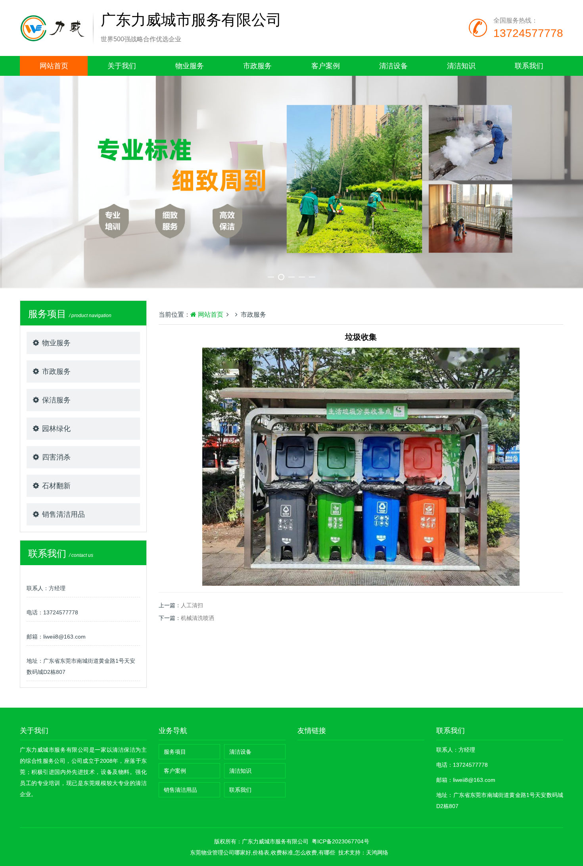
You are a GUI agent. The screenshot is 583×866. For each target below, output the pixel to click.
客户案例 (325, 66)
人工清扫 (192, 605)
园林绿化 (56, 429)
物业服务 (189, 66)
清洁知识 (461, 66)
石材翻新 (56, 486)
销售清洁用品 (63, 514)
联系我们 (529, 66)
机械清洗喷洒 (197, 618)
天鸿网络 (377, 852)
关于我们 (121, 66)
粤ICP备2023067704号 (340, 841)
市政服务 (257, 66)
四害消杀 (56, 457)
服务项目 (175, 752)
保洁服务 (56, 400)
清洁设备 (393, 66)
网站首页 (54, 66)
